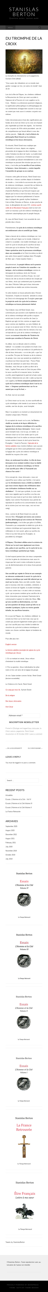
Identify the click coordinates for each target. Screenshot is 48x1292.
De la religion (10, 695)
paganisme (20, 731)
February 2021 (11, 843)
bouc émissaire (33, 728)
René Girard (29, 731)
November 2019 (11, 851)
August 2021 (10, 838)
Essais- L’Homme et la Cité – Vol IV (18, 799)
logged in (18, 763)
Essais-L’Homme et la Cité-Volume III (19, 803)
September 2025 (11, 826)
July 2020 (9, 847)
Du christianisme (35, 748)
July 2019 (9, 859)
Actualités (9, 795)
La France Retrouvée (13, 811)
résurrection (10, 734)
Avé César (9, 707)
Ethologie (16, 728)
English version (11, 644)
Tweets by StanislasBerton (15, 1242)
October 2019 (10, 855)
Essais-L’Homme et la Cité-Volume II (19, 807)
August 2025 (10, 830)
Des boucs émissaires (13, 701)
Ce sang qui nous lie (13, 690)
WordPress (33, 1285)
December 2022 (11, 834)
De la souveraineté (14, 748)
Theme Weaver (32, 1287)
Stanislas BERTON (24, 11)
